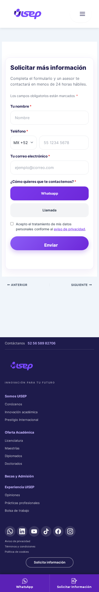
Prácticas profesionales (22, 503)
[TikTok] (46, 531)
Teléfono (19, 131)
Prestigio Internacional (21, 420)
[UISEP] (21, 366)
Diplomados (13, 456)
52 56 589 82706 (42, 343)
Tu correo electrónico (30, 156)
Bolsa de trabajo (17, 510)
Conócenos (13, 404)
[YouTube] (34, 531)
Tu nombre (20, 106)
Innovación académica (21, 412)
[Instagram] (70, 531)
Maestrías (12, 448)
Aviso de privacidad (17, 541)
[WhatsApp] (10, 531)
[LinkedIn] (22, 531)
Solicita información (49, 562)
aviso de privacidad (69, 229)
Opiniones (12, 495)
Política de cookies (17, 551)
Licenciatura (14, 440)
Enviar (51, 245)
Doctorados (13, 463)
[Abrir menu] (81, 14)
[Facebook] (58, 531)
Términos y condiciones (20, 546)
